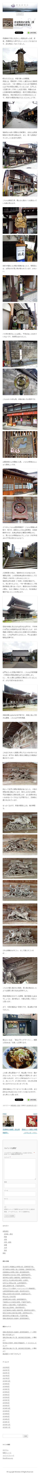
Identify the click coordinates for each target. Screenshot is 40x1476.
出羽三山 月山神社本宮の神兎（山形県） (16, 1280)
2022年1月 (6, 1373)
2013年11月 (6, 1427)
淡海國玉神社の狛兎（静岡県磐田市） (15, 1299)
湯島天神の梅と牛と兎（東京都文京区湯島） (17, 1337)
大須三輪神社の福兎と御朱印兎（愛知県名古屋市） (19, 1310)
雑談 (4, 1253)
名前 (5, 1182)
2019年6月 (6, 1392)
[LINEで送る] (32, 32)
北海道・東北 (8, 1234)
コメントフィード (8, 1455)
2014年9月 (6, 1411)
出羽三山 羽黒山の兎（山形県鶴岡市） (15, 1283)
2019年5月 (6, 1395)
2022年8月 (6, 1367)
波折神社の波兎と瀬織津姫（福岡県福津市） (17, 1278)
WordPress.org (8, 1458)
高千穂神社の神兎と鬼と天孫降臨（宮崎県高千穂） (19, 1269)
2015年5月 (6, 1406)
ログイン (5, 1450)
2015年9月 (6, 1397)
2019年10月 (6, 1381)
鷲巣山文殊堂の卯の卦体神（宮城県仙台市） (17, 1294)
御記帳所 (5, 1354)
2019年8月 (6, 1386)
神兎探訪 (13, 1105)
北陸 (18, 1105)
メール (6, 1190)
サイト (6, 1199)
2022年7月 (6, 1370)
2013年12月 (6, 1425)
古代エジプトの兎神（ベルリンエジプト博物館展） (19, 1288)
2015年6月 (6, 1403)
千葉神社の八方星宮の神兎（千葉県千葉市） (17, 1302)
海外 (5, 1250)
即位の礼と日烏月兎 (9, 1297)
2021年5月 (6, 1378)
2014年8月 (6, 1414)
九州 (5, 1248)
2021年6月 (6, 1376)
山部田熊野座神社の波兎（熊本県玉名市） (16, 1291)
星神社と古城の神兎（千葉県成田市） (15, 1305)
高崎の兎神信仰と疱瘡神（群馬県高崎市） (16, 1318)
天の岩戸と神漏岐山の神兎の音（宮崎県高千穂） (18, 1267)
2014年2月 (6, 1419)
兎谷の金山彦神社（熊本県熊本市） (14, 1307)
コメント (7, 1157)
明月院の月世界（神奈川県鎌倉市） (14, 1343)
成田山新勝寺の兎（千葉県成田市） (14, 1286)
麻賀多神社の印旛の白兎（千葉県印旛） (16, 1316)
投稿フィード (7, 1453)
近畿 (5, 1245)
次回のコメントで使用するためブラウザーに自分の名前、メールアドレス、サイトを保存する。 (19, 1210)
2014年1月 (6, 1422)
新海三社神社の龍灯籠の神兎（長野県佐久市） (18, 1313)
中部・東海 (7, 1242)
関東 (5, 1237)
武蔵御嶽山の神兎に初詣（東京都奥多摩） (16, 1272)
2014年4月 (6, 1416)
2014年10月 (6, 1408)
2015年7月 (6, 1400)
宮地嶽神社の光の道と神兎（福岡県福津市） (17, 1275)
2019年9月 (6, 1384)
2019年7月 (6, 1389)
